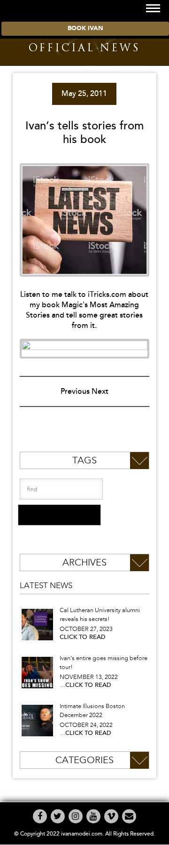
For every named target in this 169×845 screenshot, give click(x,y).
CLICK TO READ (83, 637)
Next (100, 391)
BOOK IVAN (85, 28)
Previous (75, 391)
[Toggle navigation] (153, 8)
